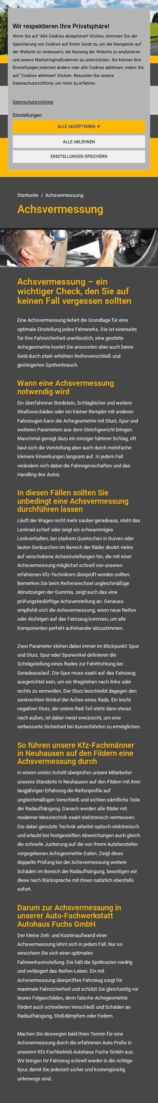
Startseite (27, 195)
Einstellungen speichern (79, 156)
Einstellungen (27, 115)
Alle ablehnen (79, 141)
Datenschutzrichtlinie (33, 102)
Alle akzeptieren (76, 126)
